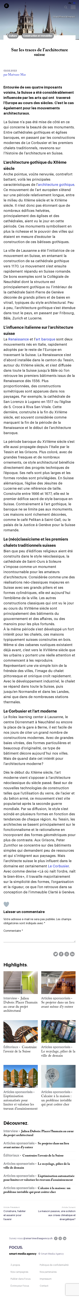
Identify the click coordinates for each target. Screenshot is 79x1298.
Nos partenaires (48, 1272)
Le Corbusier (58, 866)
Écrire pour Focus (20, 1286)
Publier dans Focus (20, 1279)
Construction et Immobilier (37, 36)
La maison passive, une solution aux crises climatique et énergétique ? (57, 1215)
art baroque (45, 339)
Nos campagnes (19, 1272)
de (70, 3)
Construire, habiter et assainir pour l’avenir (14, 1215)
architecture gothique (56, 184)
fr (74, 3)
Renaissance (18, 339)
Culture (13, 36)
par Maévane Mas (14, 74)
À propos (15, 1265)
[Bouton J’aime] (6, 904)
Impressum (46, 1279)
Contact (44, 1286)
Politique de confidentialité (54, 1265)
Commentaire (13, 931)
